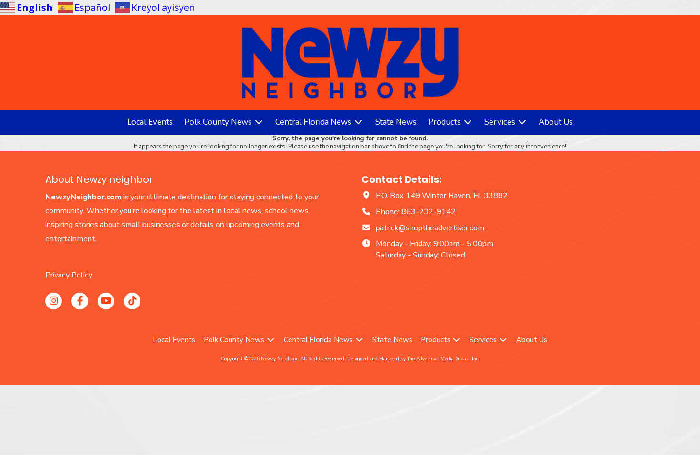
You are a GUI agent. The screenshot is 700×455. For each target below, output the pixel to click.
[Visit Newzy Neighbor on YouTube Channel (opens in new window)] (106, 301)
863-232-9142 (428, 212)
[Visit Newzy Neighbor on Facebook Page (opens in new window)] (79, 301)
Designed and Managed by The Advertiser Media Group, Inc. (413, 359)
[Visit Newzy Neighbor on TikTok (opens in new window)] (132, 301)
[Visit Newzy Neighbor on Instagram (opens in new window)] (53, 301)
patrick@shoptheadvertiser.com (430, 228)
